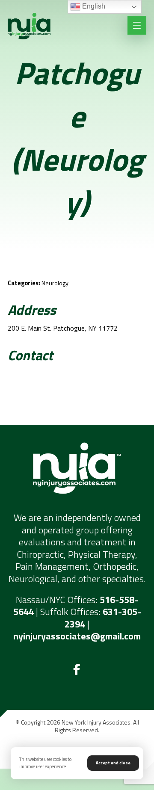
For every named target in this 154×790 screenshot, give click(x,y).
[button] (77, 669)
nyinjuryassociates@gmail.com (77, 636)
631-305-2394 (103, 617)
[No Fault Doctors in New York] (29, 26)
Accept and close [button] (113, 763)
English (92, 6)
